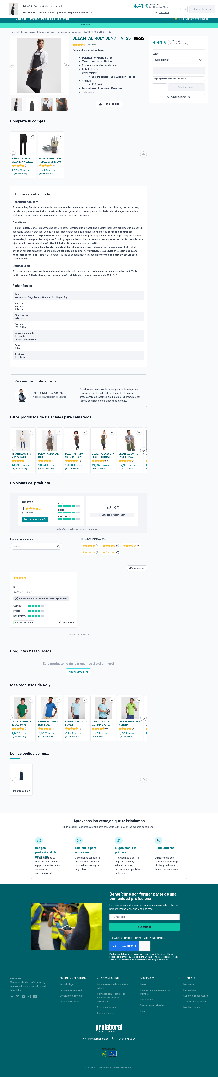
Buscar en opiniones (22, 539)
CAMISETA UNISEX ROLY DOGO (48, 723)
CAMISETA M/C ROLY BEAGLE (76, 723)
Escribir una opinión (35, 519)
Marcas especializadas (152, 1005)
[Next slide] (66, 65)
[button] (16, 104)
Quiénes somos (105, 1013)
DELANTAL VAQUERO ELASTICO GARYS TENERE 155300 (103, 456)
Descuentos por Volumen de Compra (155, 992)
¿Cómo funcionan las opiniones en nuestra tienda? (78, 529)
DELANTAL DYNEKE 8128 (48, 455)
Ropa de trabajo (28, 32)
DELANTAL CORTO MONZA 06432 (21, 455)
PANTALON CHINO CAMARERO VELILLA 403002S (22, 160)
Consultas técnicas (107, 1007)
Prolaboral (14, 32)
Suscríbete (144, 926)
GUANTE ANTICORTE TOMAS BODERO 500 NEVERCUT (50, 160)
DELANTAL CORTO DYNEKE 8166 (128, 455)
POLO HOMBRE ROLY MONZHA (129, 723)
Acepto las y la (140, 938)
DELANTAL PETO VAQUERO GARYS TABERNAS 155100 (75, 456)
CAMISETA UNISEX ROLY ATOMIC (21, 723)
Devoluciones (147, 999)
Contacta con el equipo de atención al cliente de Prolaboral (111, 997)
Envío (143, 984)
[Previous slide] (12, 65)
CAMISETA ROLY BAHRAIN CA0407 (101, 723)
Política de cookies (70, 1001)
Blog (142, 1011)
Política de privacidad (71, 990)
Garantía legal (67, 984)
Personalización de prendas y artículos (112, 986)
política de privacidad (156, 938)
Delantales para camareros (69, 32)
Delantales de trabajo (46, 32)
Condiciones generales (72, 995)
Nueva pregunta (78, 671)
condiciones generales (133, 938)
